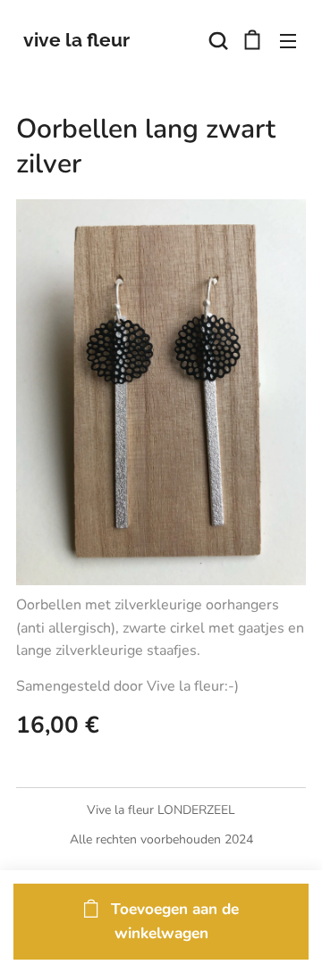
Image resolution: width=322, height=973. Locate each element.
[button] (216, 40)
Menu (288, 40)
